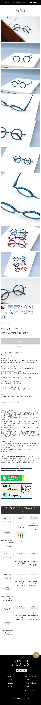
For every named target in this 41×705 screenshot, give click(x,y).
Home (2, 322)
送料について (31, 686)
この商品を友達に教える (26, 468)
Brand (10, 679)
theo (8, 322)
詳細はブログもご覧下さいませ (10, 402)
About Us (10, 683)
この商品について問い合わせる (8, 470)
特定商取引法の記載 (30, 676)
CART (32, 2)
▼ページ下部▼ (20, 427)
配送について (31, 679)
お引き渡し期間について (31, 683)
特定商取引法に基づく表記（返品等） (10, 468)
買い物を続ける (20, 470)
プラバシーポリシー (30, 690)
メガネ (8, 324)
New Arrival (10, 676)
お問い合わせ (21, 346)
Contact (10, 686)
